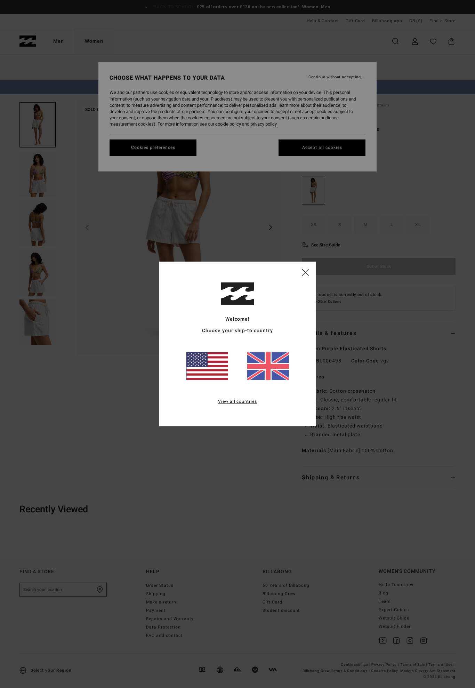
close (305, 272)
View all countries (237, 402)
